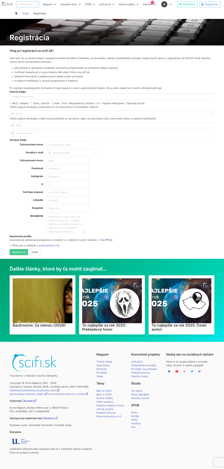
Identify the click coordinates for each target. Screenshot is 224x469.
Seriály (135, 416)
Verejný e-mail (34, 152)
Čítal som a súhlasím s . (36, 245)
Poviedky (101, 372)
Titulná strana (104, 361)
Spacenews (103, 365)
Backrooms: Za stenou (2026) (39, 325)
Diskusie (148, 3)
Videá (99, 376)
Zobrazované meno (31, 144)
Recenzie (101, 368)
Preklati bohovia (140, 372)
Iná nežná (136, 390)
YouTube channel (33, 192)
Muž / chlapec (20, 103)
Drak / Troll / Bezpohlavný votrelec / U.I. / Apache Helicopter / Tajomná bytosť (98, 103)
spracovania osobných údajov (27, 393)
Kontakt (29, 400)
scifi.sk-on (105, 4)
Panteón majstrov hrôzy (110, 405)
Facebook (37, 168)
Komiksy (136, 423)
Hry (133, 427)
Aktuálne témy (68, 4)
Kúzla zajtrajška (140, 394)
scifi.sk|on (137, 361)
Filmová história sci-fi (108, 416)
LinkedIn (38, 199)
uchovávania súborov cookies (67, 393)
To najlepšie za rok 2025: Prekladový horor (104, 327)
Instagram (37, 176)
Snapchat (37, 207)
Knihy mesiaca (104, 401)
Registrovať (18, 252)
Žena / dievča (41, 103)
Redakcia (49, 418)
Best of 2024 (104, 394)
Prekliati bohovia (106, 412)
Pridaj (25, 13)
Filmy (134, 412)
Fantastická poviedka (143, 365)
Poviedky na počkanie (144, 368)
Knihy (134, 419)
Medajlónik (36, 215)
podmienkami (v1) (49, 245)
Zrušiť (34, 252)
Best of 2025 (104, 390)
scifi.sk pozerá (104, 409)
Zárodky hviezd (140, 398)
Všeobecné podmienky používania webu (33, 390)
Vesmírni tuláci (139, 376)
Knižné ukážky (104, 398)
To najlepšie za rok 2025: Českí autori (179, 327)
